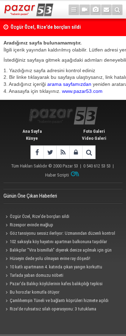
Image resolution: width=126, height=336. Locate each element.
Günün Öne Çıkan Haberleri (30, 196)
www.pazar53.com (82, 91)
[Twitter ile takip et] (49, 152)
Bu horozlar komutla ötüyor (34, 292)
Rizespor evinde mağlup (31, 224)
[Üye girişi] (75, 152)
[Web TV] (84, 10)
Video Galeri (94, 138)
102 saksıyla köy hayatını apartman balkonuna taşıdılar (58, 241)
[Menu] (74, 10)
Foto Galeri (94, 131)
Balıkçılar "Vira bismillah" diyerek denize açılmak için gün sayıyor (58, 250)
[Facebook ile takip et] (36, 152)
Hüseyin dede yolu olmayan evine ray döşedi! (50, 258)
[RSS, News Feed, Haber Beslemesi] (62, 152)
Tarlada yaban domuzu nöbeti (36, 275)
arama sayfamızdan (69, 84)
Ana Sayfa (32, 131)
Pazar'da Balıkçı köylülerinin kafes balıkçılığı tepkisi (56, 283)
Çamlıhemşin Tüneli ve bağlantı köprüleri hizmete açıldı (59, 300)
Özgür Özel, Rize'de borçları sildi (39, 216)
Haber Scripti (57, 175)
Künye (32, 138)
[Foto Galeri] (95, 10)
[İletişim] (106, 10)
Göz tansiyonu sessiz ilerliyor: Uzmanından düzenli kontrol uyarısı (59, 234)
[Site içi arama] (117, 10)
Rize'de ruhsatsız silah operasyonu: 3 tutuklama (53, 308)
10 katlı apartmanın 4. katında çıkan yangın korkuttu (56, 266)
